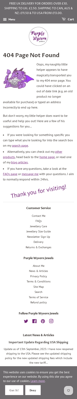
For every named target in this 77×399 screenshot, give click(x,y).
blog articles (19, 162)
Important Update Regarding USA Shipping (38, 342)
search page (20, 145)
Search (38, 292)
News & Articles (38, 271)
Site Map (38, 287)
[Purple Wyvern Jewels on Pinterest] (43, 322)
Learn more (38, 381)
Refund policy (38, 302)
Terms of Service (38, 297)
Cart (70, 20)
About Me (38, 266)
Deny (33, 390)
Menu (11, 19)
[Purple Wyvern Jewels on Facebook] (34, 322)
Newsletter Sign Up (38, 237)
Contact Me (38, 216)
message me (30, 174)
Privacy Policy (38, 276)
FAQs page (10, 174)
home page (47, 157)
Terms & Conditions (39, 281)
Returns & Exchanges (38, 247)
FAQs (39, 221)
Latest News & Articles (38, 335)
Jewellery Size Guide (38, 231)
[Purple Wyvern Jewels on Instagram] (51, 322)
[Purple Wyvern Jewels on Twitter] (26, 322)
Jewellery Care (38, 226)
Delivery (38, 242)
